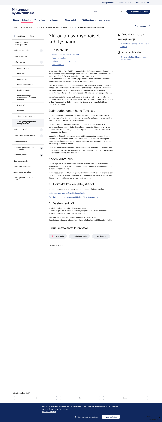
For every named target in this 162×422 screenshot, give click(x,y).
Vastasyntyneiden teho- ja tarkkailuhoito (24, 148)
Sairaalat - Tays (26, 27)
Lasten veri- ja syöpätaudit (24, 135)
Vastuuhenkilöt (58, 64)
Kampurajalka (22, 79)
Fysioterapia (58, 236)
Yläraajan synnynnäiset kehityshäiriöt (26, 123)
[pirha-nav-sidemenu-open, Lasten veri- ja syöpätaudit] (41, 135)
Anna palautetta (108, 3)
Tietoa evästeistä (49, 411)
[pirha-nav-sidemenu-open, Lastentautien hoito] (41, 50)
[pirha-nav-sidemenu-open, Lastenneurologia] (41, 129)
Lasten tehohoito (20, 142)
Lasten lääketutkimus (22, 167)
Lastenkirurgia (68, 27)
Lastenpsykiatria (20, 155)
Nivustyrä (21, 105)
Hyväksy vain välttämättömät (86, 417)
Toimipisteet (39, 20)
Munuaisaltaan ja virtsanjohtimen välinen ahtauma (26, 98)
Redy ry (123, 46)
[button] (35, 398)
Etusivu (16, 20)
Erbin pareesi (22, 74)
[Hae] (122, 11)
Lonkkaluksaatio (23, 90)
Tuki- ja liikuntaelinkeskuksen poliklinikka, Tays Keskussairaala (74, 197)
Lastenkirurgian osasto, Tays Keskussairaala (67, 193)
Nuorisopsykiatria (21, 161)
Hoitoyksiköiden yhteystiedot (64, 61)
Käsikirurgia (102, 236)
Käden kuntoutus (59, 58)
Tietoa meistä (71, 20)
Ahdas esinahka (23, 68)
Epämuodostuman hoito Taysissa (65, 55)
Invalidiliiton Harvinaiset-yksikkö (133, 44)
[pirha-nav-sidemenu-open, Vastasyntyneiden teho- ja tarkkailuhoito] (41, 148)
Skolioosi (20, 111)
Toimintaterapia (80, 236)
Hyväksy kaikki (111, 417)
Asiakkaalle (55, 20)
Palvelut (25, 20)
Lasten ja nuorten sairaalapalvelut (47, 27)
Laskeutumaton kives (25, 85)
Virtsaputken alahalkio (26, 116)
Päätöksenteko (88, 20)
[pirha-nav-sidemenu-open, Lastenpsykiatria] (41, 155)
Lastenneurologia (20, 129)
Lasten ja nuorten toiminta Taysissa (24, 179)
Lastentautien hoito (21, 50)
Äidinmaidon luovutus (22, 172)
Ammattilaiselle (125, 3)
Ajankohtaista (105, 20)
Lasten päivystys (20, 56)
